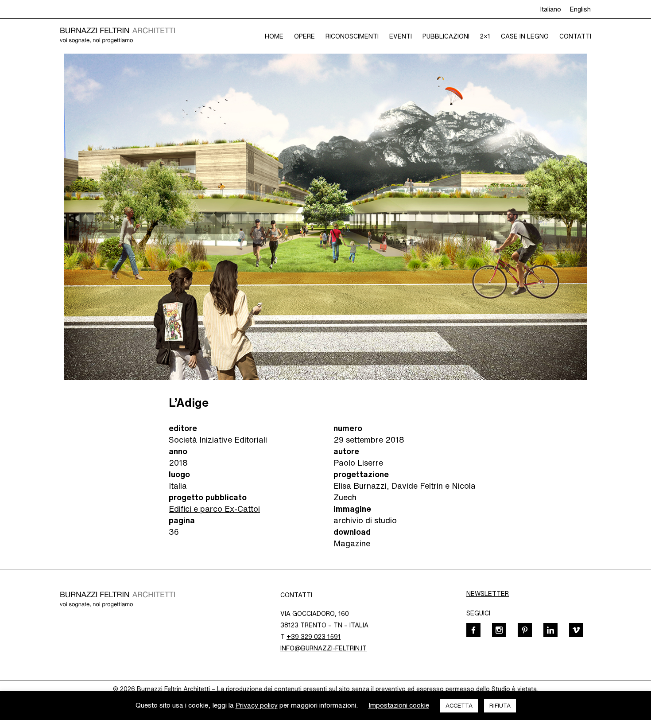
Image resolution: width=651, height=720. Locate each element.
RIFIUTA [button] (500, 705)
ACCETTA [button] (459, 705)
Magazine (351, 543)
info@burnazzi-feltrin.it (323, 648)
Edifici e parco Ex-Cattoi (214, 509)
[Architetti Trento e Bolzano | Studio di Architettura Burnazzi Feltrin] (117, 36)
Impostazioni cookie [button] (398, 705)
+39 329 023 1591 (314, 637)
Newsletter (487, 594)
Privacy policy (257, 705)
